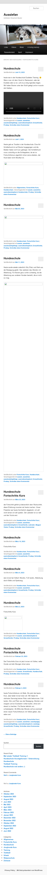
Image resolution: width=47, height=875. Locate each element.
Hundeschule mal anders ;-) (14, 766)
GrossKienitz (37, 123)
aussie (19, 120)
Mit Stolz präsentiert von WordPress (29, 870)
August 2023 (8, 799)
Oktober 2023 (9, 794)
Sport (20, 52)
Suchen (6, 743)
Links (6, 47)
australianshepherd (25, 123)
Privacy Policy (10, 870)
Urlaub (6, 855)
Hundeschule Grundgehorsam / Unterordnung (21, 758)
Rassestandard (9, 52)
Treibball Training (10, 764)
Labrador (31, 525)
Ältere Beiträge (10, 734)
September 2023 (10, 796)
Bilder (22, 47)
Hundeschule (12, 68)
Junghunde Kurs (15, 775)
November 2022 (10, 820)
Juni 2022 (7, 831)
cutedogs (36, 724)
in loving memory (33, 47)
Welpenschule (9, 858)
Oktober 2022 (9, 823)
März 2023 (7, 810)
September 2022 (10, 825)
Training (7, 850)
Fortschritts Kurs (33, 118)
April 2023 (7, 807)
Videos (13, 47)
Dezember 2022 (9, 817)
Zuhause (7, 860)
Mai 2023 (7, 804)
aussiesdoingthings (11, 123)
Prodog (6, 125)
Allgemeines (21, 187)
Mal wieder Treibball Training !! (16, 756)
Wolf (5, 775)
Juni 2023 (7, 802)
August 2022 (8, 828)
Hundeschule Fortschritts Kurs (14, 493)
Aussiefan (11, 14)
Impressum (29, 52)
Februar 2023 (9, 812)
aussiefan (26, 120)
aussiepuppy (35, 721)
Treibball (7, 852)
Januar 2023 (8, 815)
